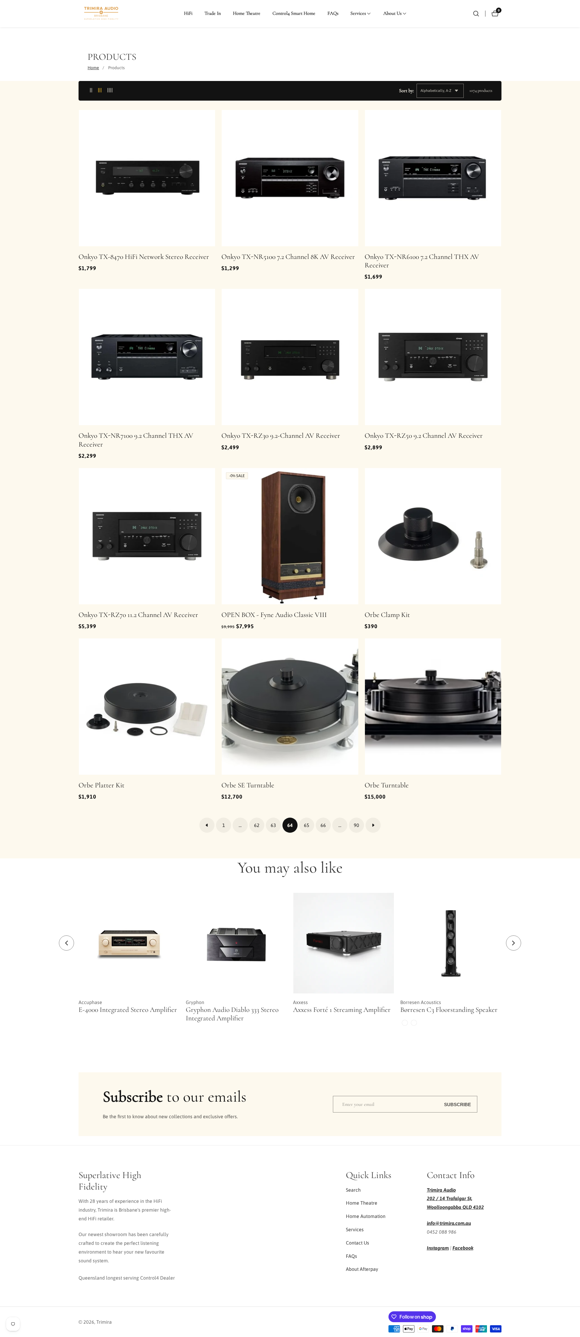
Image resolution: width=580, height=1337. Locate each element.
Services (355, 1229)
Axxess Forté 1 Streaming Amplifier (342, 1010)
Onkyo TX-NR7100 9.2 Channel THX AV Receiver (136, 439)
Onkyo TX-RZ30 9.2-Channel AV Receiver (280, 435)
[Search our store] (476, 14)
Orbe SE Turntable (247, 785)
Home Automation (365, 1216)
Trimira (104, 1321)
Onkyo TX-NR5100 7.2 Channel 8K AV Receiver (288, 257)
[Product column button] (91, 90)
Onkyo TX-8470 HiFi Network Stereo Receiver (144, 257)
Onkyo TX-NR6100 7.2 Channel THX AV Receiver (422, 261)
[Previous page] (206, 825)
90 (356, 825)
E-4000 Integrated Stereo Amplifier (128, 1010)
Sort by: (406, 91)
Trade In (213, 13)
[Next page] (373, 825)
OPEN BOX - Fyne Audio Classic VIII (274, 615)
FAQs (332, 13)
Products (116, 67)
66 (323, 825)
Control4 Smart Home (293, 13)
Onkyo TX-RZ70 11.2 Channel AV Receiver (138, 615)
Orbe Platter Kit (101, 785)
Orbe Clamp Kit (387, 615)
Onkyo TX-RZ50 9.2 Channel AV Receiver (424, 435)
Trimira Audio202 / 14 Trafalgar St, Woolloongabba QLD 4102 (455, 1198)
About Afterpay (362, 1269)
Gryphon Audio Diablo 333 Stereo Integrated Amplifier (232, 1014)
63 (273, 825)
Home (93, 67)
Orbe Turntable (387, 785)
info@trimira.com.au (449, 1223)
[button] (358, 13)
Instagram (438, 1248)
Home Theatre (246, 13)
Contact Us (357, 1242)
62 (256, 825)
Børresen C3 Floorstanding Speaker (449, 1010)
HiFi (188, 13)
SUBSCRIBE (457, 1104)
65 (306, 825)
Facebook (463, 1248)
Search (353, 1190)
